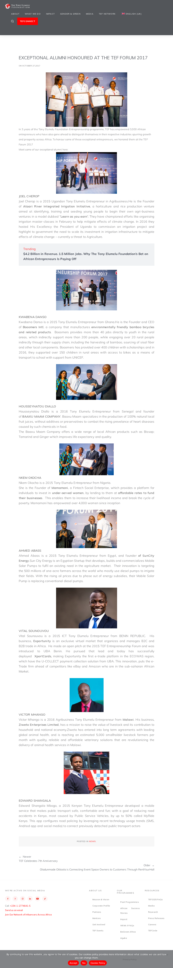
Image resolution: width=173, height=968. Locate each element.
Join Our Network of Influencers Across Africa (28, 914)
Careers (152, 924)
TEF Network (107, 14)
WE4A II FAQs (127, 925)
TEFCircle (152, 930)
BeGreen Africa (128, 931)
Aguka (123, 938)
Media (89, 14)
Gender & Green (70, 14)
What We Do (33, 14)
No (83, 963)
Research (153, 912)
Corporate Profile (101, 905)
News (92, 841)
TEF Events (97, 930)
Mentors (96, 918)
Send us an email (14, 910)
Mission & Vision (100, 899)
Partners (96, 912)
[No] (168, 959)
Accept (73, 963)
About (15, 14)
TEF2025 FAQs (155, 899)
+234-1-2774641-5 (20, 905)
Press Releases (156, 918)
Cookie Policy (98, 963)
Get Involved (98, 924)
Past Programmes (129, 902)
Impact (50, 14)
